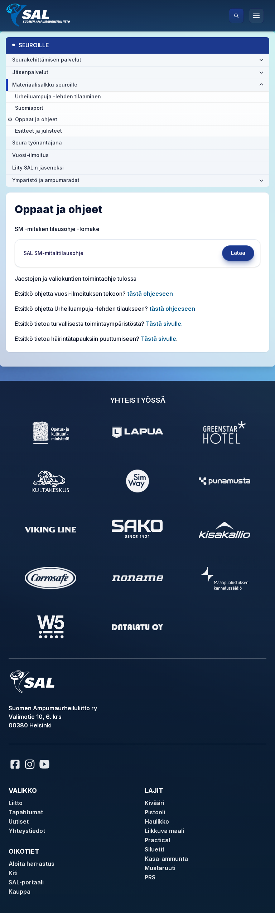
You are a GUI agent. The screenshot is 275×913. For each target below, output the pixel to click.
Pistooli (155, 812)
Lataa (238, 253)
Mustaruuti (160, 868)
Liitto (16, 802)
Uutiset (19, 821)
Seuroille (30, 44)
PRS (150, 877)
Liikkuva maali (164, 830)
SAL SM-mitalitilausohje (53, 253)
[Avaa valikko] (256, 16)
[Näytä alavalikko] (261, 59)
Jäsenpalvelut (30, 72)
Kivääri (154, 802)
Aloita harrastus (31, 863)
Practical (157, 840)
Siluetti (154, 849)
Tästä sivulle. (164, 323)
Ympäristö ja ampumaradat (45, 180)
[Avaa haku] (236, 16)
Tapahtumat (26, 812)
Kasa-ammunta (166, 858)
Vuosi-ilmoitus (30, 155)
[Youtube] (45, 764)
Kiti (13, 873)
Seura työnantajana (37, 142)
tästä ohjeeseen (150, 293)
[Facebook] (15, 764)
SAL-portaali (26, 882)
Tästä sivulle (158, 338)
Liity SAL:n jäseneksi (38, 168)
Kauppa (19, 891)
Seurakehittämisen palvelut (46, 60)
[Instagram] (30, 764)
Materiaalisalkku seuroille (44, 85)
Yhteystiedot (27, 830)
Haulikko (157, 821)
